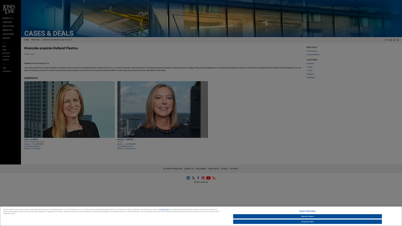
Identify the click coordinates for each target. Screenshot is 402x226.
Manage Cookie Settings (307, 211)
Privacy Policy (164, 209)
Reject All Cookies (307, 216)
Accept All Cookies (307, 221)
